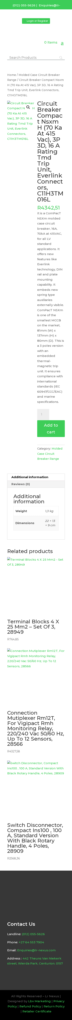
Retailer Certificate (36, 1011)
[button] (28, 107)
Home (11, 74)
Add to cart (51, 428)
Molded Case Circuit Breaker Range (49, 454)
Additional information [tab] (29, 477)
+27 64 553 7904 (31, 942)
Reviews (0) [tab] (20, 484)
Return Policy (54, 1006)
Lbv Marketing (39, 1001)
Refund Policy (30, 1006)
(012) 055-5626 (24, 5)
